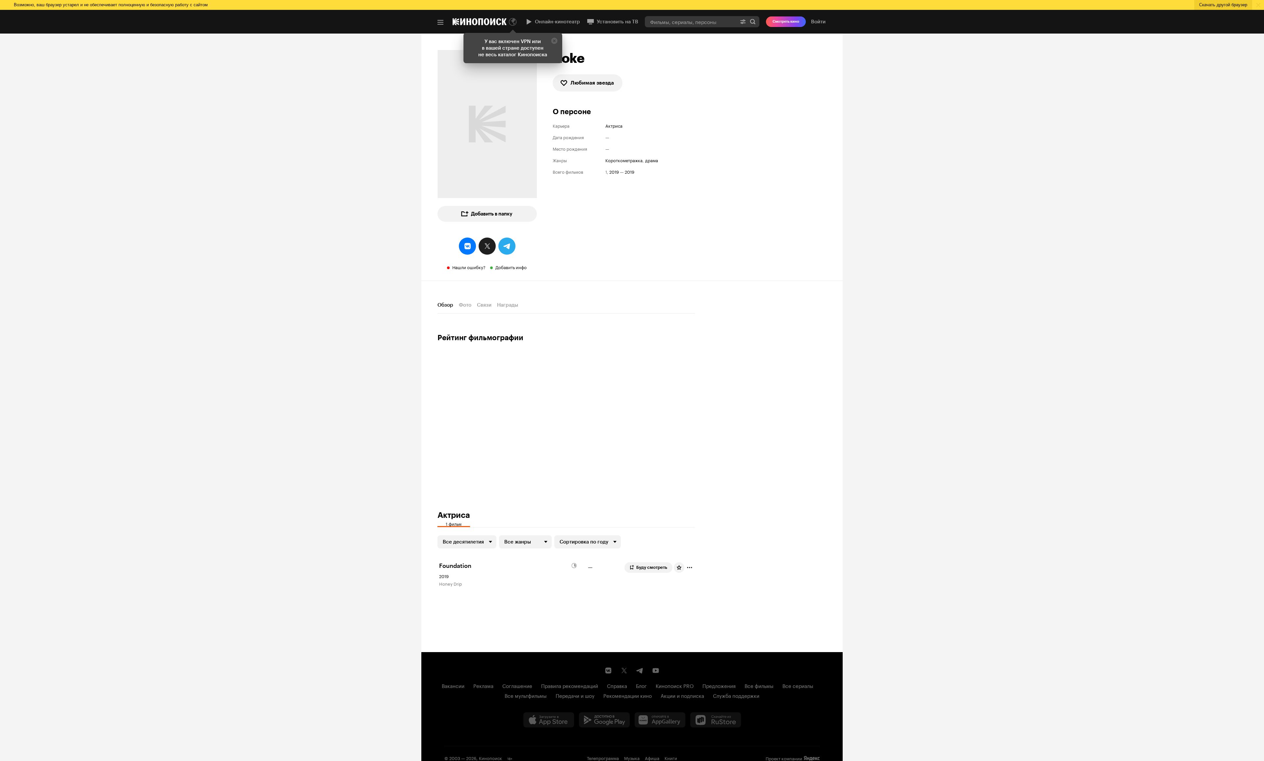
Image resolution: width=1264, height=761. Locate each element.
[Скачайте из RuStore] (715, 719)
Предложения (719, 685)
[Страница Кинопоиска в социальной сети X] (624, 670)
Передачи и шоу (575, 695)
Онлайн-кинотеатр (557, 22)
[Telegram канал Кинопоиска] (640, 670)
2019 (614, 171)
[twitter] (487, 246)
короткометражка (624, 160)
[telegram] (506, 246)
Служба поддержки (736, 695)
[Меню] (440, 22)
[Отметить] (689, 567)
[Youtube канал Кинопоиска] (656, 670)
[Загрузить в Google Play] (604, 719)
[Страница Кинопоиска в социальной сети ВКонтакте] (608, 670)
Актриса (613, 125)
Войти (818, 22)
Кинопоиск (490, 757)
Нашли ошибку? (469, 267)
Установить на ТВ (617, 22)
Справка (617, 685)
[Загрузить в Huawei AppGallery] (660, 719)
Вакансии (453, 685)
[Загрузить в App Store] (548, 719)
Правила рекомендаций (569, 685)
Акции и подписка (682, 695)
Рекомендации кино (627, 695)
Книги (671, 757)
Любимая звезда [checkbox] (592, 83)
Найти (753, 21)
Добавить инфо (511, 267)
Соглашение (517, 685)
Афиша (652, 757)
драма (651, 160)
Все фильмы (759, 685)
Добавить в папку (492, 214)
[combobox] (690, 21)
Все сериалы (797, 685)
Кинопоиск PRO (675, 685)
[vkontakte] (467, 246)
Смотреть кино (786, 21)
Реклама (483, 685)
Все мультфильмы (526, 695)
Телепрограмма (603, 757)
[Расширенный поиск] (743, 21)
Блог (641, 685)
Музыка (632, 757)
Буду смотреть (651, 567)
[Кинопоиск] (480, 22)
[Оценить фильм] (679, 567)
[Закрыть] (554, 41)
